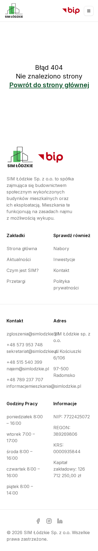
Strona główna (22, 248)
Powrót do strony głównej (49, 85)
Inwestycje (64, 259)
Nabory (61, 248)
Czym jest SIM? (23, 270)
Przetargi (16, 281)
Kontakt (61, 270)
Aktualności (19, 259)
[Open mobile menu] (89, 11)
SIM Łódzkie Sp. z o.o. (47, 532)
